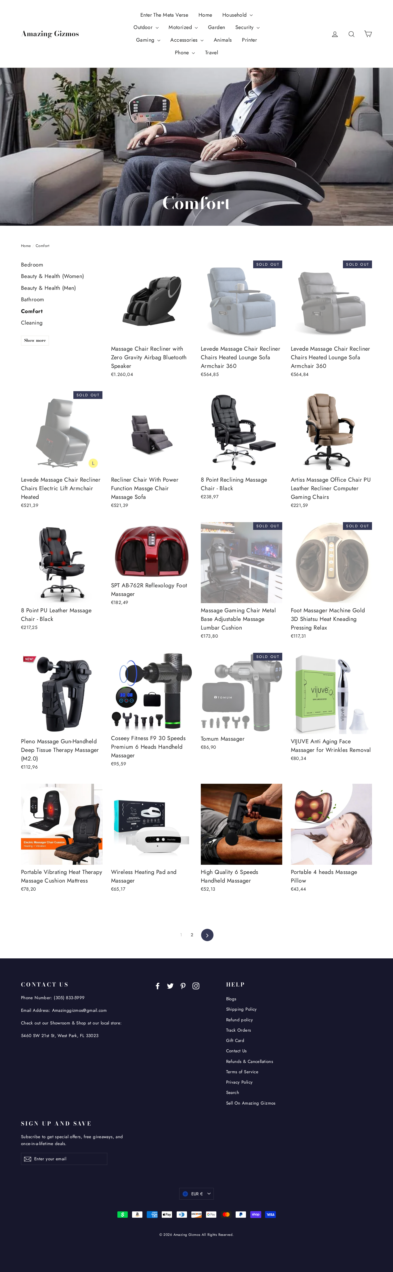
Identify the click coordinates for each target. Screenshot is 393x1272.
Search (232, 1092)
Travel (211, 52)
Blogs (231, 999)
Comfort (32, 311)
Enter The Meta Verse (164, 15)
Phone (183, 52)
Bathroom (32, 299)
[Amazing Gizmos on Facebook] (157, 985)
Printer (249, 40)
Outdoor (143, 27)
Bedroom (32, 265)
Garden (216, 27)
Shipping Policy (241, 1009)
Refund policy (239, 1020)
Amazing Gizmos (50, 33)
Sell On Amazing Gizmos (251, 1103)
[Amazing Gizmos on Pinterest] (183, 985)
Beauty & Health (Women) (52, 276)
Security (245, 27)
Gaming (146, 40)
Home (205, 15)
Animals (223, 40)
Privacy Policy (239, 1082)
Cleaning (32, 323)
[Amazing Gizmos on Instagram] (195, 985)
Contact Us (236, 1051)
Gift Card (235, 1040)
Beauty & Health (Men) (48, 288)
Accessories (184, 40)
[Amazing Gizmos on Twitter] (170, 985)
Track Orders (238, 1030)
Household (235, 15)
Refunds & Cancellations (249, 1061)
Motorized (181, 27)
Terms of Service (242, 1072)
